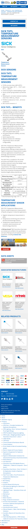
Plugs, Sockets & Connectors (11, 500)
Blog (3, 524)
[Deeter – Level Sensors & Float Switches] (20, 278)
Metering (5, 496)
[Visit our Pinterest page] (12, 399)
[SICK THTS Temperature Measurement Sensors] (21, 341)
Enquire (6, 249)
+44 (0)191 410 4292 (11, 396)
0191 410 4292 (10, 394)
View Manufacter (6, 286)
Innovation (5, 522)
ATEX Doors (6, 423)
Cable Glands (7, 438)
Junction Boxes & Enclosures (11, 484)
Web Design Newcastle (7, 410)
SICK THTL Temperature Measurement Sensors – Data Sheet (14, 261)
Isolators (5, 482)
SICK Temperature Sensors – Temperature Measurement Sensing (11, 12)
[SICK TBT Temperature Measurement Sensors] (7, 323)
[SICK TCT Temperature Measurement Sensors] (21, 323)
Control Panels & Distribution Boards (13, 442)
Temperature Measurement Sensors (5, 64)
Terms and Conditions (6, 404)
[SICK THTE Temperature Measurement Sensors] (7, 359)
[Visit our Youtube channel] (10, 399)
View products (4, 332)
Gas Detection (7, 461)
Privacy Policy (4, 406)
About (3, 417)
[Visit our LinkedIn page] (7, 399)
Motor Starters (7, 498)
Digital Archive (4, 408)
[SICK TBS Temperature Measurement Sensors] (21, 359)
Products (8, 10)
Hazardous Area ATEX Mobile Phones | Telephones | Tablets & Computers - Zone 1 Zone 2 (15, 465)
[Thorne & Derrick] (8, 2)
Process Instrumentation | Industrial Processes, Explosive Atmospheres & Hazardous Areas (13, 503)
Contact (23, 6)
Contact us (14, 21)
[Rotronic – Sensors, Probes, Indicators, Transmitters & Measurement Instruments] (20, 296)
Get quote (14, 6)
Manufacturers (6, 520)
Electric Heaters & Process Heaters (13, 450)
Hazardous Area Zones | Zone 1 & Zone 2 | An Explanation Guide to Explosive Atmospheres (15, 471)
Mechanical (6, 494)
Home (2, 10)
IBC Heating (6, 480)
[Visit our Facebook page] (4, 399)
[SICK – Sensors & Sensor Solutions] (7, 278)
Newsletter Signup (7, 419)
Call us (4, 6)
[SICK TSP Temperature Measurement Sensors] (7, 341)
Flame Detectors (7, 459)
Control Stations (7, 444)
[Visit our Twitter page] (2, 399)
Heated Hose (6, 479)
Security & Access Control (10, 507)
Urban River (17, 410)
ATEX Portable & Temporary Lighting (13, 433)
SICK (2, 49)
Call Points (6, 440)
